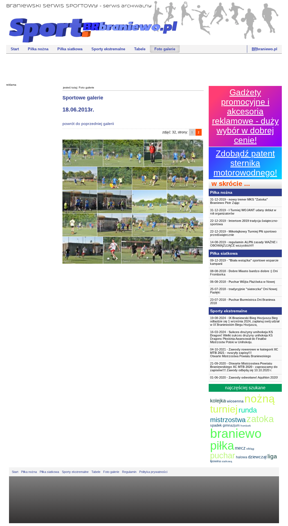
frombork (245, 425)
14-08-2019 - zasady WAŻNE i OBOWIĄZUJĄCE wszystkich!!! (243, 243)
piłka (222, 445)
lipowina (215, 461)
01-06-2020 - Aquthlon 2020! (244, 377)
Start (15, 49)
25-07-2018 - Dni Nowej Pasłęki (243, 290)
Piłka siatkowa (69, 49)
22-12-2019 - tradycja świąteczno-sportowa (244, 222)
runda (247, 410)
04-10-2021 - (244, 353)
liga (272, 456)
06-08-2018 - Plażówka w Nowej (242, 281)
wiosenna (235, 401)
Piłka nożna (38, 49)
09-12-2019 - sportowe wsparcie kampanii (244, 262)
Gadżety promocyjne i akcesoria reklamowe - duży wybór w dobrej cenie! (245, 116)
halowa (241, 457)
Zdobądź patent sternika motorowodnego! (245, 163)
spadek (216, 425)
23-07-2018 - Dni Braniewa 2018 (242, 301)
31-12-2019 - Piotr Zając (239, 201)
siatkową (227, 461)
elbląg (250, 448)
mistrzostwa (228, 419)
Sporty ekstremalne (108, 49)
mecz (240, 448)
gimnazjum (231, 425)
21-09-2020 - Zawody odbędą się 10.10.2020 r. (244, 367)
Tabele (139, 49)
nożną (259, 399)
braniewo (236, 433)
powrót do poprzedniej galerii (88, 123)
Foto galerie (164, 49)
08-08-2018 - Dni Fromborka (244, 272)
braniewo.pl (264, 49)
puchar (222, 455)
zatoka (260, 419)
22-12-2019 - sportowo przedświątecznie (243, 233)
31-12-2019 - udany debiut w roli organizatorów (243, 211)
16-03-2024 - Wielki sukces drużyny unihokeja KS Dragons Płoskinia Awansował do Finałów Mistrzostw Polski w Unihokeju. (241, 337)
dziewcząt (257, 456)
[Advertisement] (144, 67)
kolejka (218, 401)
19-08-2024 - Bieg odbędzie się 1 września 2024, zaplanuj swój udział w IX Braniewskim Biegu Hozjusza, (244, 321)
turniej (224, 409)
